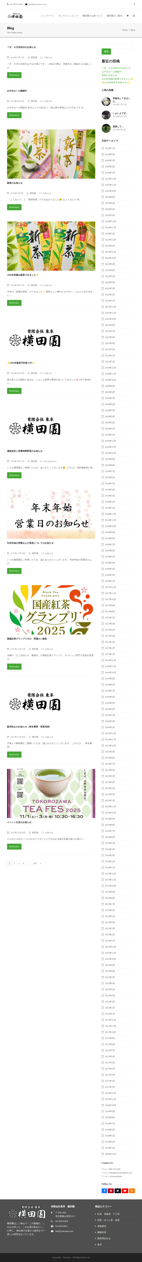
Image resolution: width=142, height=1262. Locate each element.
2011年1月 (110, 1087)
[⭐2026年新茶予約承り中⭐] (35, 337)
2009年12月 (110, 1154)
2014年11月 (110, 806)
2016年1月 (110, 727)
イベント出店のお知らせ (19, 822)
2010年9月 (110, 1111)
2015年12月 (110, 733)
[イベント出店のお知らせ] (51, 793)
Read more (14, 75)
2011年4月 (110, 1069)
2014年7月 (110, 831)
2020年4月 (110, 416)
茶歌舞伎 (101, 1226)
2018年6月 (110, 550)
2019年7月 (110, 471)
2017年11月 (110, 593)
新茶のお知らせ (15, 183)
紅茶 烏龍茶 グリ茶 (108, 1214)
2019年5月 (110, 483)
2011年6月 (110, 1056)
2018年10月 (110, 526)
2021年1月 (110, 361)
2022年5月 (110, 276)
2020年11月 (110, 374)
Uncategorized (50, 461)
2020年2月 (110, 429)
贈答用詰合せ (104, 1238)
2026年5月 (110, 160)
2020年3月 (110, 422)
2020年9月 (110, 386)
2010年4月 (110, 1142)
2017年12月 (110, 587)
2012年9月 (110, 965)
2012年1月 (110, 1014)
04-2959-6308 (61, 1221)
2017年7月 (110, 617)
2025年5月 (110, 209)
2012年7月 (110, 977)
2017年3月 (110, 642)
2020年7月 (110, 398)
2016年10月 (110, 672)
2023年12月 (110, 240)
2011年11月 (110, 1026)
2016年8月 (110, 685)
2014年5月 (110, 843)
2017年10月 (110, 599)
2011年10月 (110, 1032)
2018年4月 (110, 563)
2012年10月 (110, 959)
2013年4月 (110, 922)
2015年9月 (110, 752)
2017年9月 (110, 605)
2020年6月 (110, 404)
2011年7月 (110, 1050)
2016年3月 (110, 715)
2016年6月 (110, 697)
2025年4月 (110, 215)
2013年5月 (110, 916)
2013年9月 (110, 892)
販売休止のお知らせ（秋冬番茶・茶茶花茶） (29, 726)
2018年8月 (110, 538)
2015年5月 (110, 776)
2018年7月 (110, 544)
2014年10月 (110, 813)
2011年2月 (110, 1081)
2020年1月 (110, 435)
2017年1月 (110, 654)
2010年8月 (110, 1117)
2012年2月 (110, 1008)
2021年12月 (110, 307)
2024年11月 (110, 227)
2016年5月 (110, 703)
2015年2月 (110, 794)
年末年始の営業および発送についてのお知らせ (30, 543)
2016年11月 (110, 666)
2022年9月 (110, 264)
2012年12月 (110, 947)
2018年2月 (110, 575)
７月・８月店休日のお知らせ (21, 47)
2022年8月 (110, 270)
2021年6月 (110, 337)
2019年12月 (110, 441)
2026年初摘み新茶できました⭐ (23, 275)
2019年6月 (110, 477)
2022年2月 (110, 294)
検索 (106, 51)
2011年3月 (110, 1075)
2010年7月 (110, 1123)
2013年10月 (110, 886)
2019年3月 (110, 496)
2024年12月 (110, 221)
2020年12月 (110, 368)
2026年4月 (110, 166)
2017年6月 (110, 624)
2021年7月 (110, 331)
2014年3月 (110, 855)
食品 (99, 1244)
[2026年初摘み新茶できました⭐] (51, 246)
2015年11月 (110, 739)
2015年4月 (110, 782)
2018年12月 (110, 514)
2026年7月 (110, 148)
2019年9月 (110, 459)
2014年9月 (110, 819)
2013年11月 (110, 880)
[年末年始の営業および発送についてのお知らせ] (51, 514)
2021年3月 (110, 349)
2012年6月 (110, 983)
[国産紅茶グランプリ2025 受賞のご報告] (51, 609)
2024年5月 (110, 233)
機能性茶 (101, 1232)
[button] (127, 16)
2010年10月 (110, 1105)
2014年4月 (110, 849)
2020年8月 (110, 392)
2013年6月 (110, 910)
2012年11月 (110, 953)
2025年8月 (110, 197)
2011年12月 (110, 1020)
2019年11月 (110, 447)
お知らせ (48, 57)
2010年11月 (110, 1099)
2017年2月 (110, 648)
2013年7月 (110, 904)
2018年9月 (110, 532)
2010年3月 (110, 1148)
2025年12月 (110, 179)
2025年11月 (110, 185)
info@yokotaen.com (64, 1231)
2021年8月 (110, 325)
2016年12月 (110, 660)
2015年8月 (110, 758)
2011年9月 (110, 1038)
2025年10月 (110, 191)
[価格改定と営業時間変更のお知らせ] (35, 425)
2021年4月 (110, 343)
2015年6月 (110, 770)
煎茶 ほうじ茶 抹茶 (108, 1220)
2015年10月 (110, 745)
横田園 (34, 57)
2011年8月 (110, 1044)
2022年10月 (110, 258)
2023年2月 (110, 246)
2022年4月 (110, 282)
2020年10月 (110, 380)
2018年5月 (110, 557)
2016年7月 (110, 691)
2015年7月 (110, 764)
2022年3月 (110, 288)
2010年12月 (110, 1093)
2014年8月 (110, 825)
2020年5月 (110, 410)
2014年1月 (110, 867)
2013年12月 (110, 873)
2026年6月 (110, 154)
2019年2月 (110, 502)
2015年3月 (110, 788)
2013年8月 (110, 898)
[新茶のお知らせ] (51, 154)
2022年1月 (110, 300)
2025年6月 (110, 203)
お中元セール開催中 (17, 91)
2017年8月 (110, 611)
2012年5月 (110, 989)
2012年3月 (110, 1001)
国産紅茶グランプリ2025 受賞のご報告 (27, 639)
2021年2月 (110, 355)
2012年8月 (110, 971)
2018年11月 (110, 520)
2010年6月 (110, 1129)
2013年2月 (110, 934)
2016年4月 (110, 709)
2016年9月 (110, 678)
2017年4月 (110, 636)
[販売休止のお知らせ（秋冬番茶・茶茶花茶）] (35, 701)
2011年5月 (110, 1062)
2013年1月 (110, 941)
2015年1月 (110, 800)
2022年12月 (110, 252)
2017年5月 (110, 630)
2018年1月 (110, 581)
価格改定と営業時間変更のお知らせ (25, 451)
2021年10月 (110, 319)
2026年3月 (110, 172)
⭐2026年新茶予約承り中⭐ (21, 363)
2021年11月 (110, 313)
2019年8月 (110, 465)
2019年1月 (110, 508)
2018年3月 (110, 569)
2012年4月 (110, 995)
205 (35, 864)
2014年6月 (110, 837)
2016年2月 (110, 721)
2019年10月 (110, 453)
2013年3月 (110, 928)
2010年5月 (110, 1136)
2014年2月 (110, 861)
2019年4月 (110, 489)
